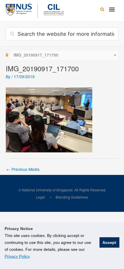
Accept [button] (109, 242)
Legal (40, 197)
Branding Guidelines (72, 197)
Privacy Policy (17, 256)
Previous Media (23, 169)
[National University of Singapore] (19, 9)
